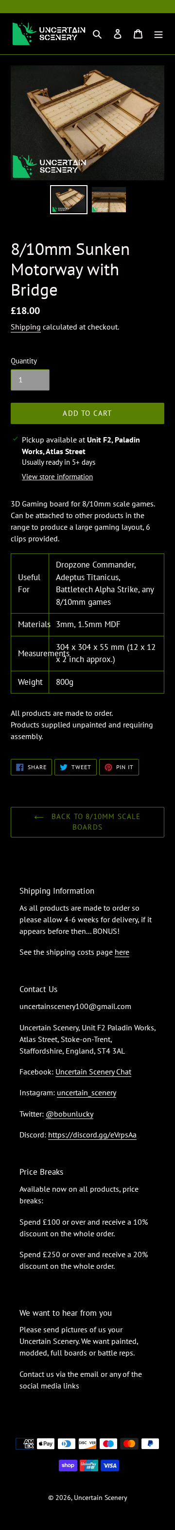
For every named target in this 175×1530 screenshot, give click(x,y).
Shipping (26, 326)
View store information (57, 476)
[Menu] (158, 34)
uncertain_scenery (86, 1092)
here (122, 952)
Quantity (24, 360)
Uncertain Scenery (100, 1497)
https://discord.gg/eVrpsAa (92, 1134)
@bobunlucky (69, 1114)
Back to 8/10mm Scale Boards (94, 822)
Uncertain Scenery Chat (93, 1071)
